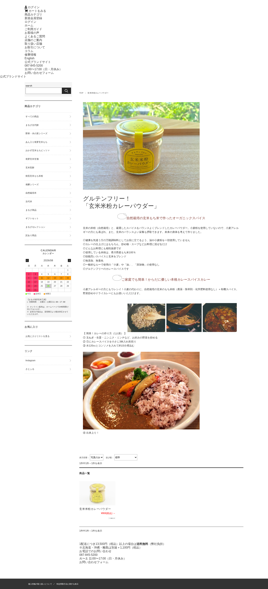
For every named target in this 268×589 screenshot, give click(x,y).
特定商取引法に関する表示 (67, 584)
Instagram (30, 360)
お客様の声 (32, 32)
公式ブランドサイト (38, 61)
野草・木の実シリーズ (36, 133)
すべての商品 (32, 116)
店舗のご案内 (33, 40)
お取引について (35, 47)
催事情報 (30, 54)
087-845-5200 (34, 65)
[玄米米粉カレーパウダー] (97, 493)
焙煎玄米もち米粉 (34, 176)
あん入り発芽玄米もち (36, 142)
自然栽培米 (31, 193)
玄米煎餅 (30, 167)
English (29, 58)
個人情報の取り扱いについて (40, 584)
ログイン (30, 21)
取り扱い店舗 (33, 43)
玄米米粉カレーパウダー (95, 508)
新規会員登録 (33, 18)
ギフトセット (32, 218)
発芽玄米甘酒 (32, 159)
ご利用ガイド (33, 29)
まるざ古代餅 (32, 125)
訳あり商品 (31, 235)
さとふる (30, 369)
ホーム (29, 25)
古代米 (29, 201)
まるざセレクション (35, 227)
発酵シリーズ (32, 184)
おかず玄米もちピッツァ (38, 150)
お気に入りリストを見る (38, 336)
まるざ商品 (31, 210)
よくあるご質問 (35, 36)
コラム (29, 51)
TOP (81, 93)
